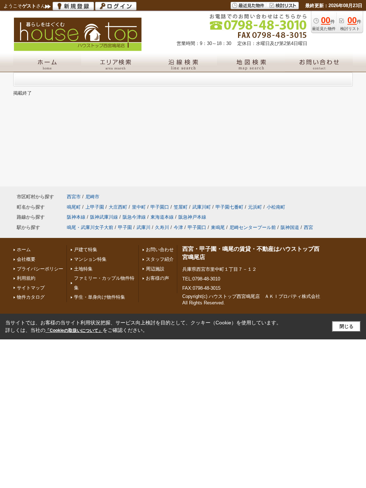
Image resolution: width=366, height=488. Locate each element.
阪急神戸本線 (192, 217)
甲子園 (125, 227)
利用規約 (26, 278)
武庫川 (143, 227)
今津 (178, 227)
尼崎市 (92, 196)
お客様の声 (157, 278)
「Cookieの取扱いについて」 (74, 330)
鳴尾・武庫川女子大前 (90, 227)
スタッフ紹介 (160, 259)
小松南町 (276, 207)
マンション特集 (90, 259)
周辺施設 (155, 269)
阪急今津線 (134, 217)
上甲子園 (94, 207)
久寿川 (162, 227)
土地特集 (83, 269)
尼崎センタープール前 (252, 227)
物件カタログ (31, 297)
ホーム (24, 249)
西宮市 (74, 196)
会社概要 (26, 259)
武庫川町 (201, 207)
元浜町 (255, 207)
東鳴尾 (218, 227)
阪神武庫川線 (104, 217)
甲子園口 (159, 207)
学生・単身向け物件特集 (99, 297)
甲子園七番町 (229, 207)
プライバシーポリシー (40, 269)
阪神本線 (76, 217)
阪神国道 (290, 227)
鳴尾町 (74, 207)
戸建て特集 (85, 249)
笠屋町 (181, 207)
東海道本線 (162, 217)
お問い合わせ (160, 249)
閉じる (346, 326)
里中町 (139, 207)
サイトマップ (31, 287)
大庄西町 (118, 207)
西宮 (308, 227)
